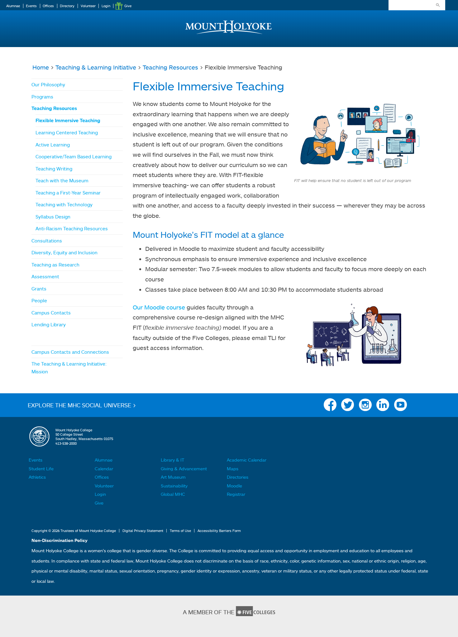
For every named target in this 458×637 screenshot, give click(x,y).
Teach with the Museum (62, 180)
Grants (38, 288)
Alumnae (13, 6)
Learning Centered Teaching (67, 132)
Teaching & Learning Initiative (95, 67)
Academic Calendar (246, 459)
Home (40, 67)
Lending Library (48, 324)
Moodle (234, 485)
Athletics (37, 477)
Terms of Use (180, 531)
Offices (48, 6)
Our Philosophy (48, 84)
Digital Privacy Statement (142, 531)
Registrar (236, 494)
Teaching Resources (170, 67)
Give (127, 6)
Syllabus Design (53, 216)
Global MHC (173, 494)
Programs (42, 96)
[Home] (229, 22)
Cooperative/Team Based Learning (74, 156)
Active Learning (53, 144)
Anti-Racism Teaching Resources (72, 228)
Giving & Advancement (184, 468)
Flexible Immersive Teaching (68, 120)
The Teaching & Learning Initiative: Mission (69, 367)
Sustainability (174, 485)
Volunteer (88, 6)
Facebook (330, 406)
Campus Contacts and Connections (70, 352)
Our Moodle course (159, 307)
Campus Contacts (51, 312)
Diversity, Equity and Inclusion (64, 252)
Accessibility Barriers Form (219, 531)
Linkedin (382, 406)
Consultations (46, 240)
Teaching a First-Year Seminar (68, 192)
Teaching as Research (55, 264)
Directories (237, 477)
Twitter (347, 406)
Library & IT (172, 459)
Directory (67, 6)
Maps (232, 468)
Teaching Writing (54, 168)
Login (106, 6)
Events (31, 6)
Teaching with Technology (64, 204)
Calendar (104, 468)
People (39, 300)
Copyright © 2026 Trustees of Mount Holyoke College (73, 531)
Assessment (45, 276)
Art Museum (173, 477)
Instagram (365, 406)
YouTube (400, 406)
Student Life (41, 468)
